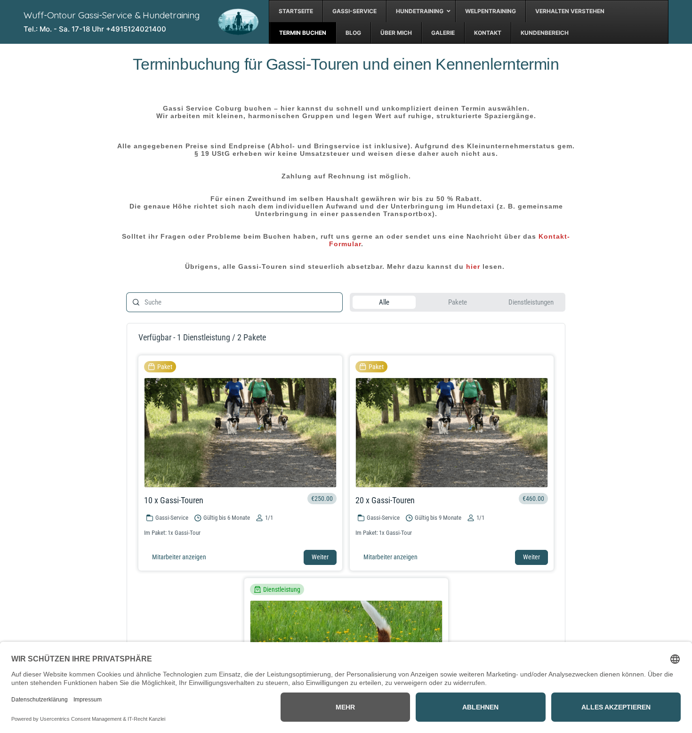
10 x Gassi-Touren (173, 500)
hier (473, 266)
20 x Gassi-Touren (385, 500)
